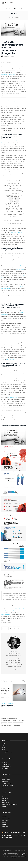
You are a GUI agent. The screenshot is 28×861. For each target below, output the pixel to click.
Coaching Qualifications (7, 785)
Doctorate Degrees (6, 783)
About (3, 743)
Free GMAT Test (5, 800)
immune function (20, 269)
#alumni (4, 718)
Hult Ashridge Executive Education (10, 804)
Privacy (23, 854)
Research (4, 747)
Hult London (5, 820)
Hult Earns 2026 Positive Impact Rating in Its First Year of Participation (14, 836)
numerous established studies (15, 265)
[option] (13, 696)
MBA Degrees (5, 781)
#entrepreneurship (6, 720)
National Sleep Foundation (15, 232)
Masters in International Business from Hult (12, 607)
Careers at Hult (5, 751)
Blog (3, 796)
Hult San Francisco (6, 818)
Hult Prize (4, 806)
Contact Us (4, 762)
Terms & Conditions (10, 856)
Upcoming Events (6, 764)
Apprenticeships (5, 787)
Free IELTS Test (5, 802)
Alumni (3, 745)
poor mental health (10, 359)
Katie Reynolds (6, 56)
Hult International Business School (14, 832)
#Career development (12, 718)
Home (3, 15)
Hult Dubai (4, 822)
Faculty (3, 749)
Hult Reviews (5, 798)
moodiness (13, 340)
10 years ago (12, 56)
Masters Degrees (6, 779)
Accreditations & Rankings (8, 752)
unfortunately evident (13, 397)
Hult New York (5, 824)
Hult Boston (4, 816)
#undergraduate (17, 725)
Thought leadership (9, 15)
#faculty (14, 720)
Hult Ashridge (5, 826)
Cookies (4, 856)
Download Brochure (6, 766)
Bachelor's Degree (6, 777)
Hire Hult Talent (5, 768)
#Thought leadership (7, 62)
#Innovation (21, 720)
